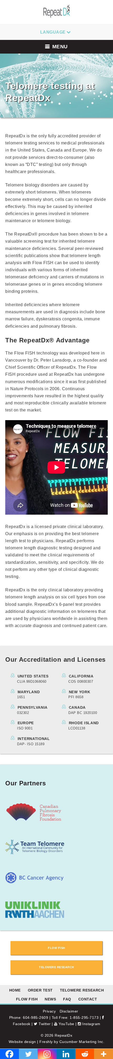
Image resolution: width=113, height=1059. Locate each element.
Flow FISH (27, 999)
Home (15, 990)
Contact (87, 999)
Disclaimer (69, 1011)
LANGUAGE (53, 32)
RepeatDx (63, 1035)
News (50, 999)
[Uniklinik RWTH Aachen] (34, 916)
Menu (60, 46)
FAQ (67, 999)
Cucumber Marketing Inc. (82, 1042)
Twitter (44, 1024)
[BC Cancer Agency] (34, 882)
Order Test (40, 990)
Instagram (90, 1024)
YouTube (66, 1024)
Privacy (49, 1011)
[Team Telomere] (34, 853)
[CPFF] (34, 820)
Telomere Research (82, 990)
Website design (22, 1042)
